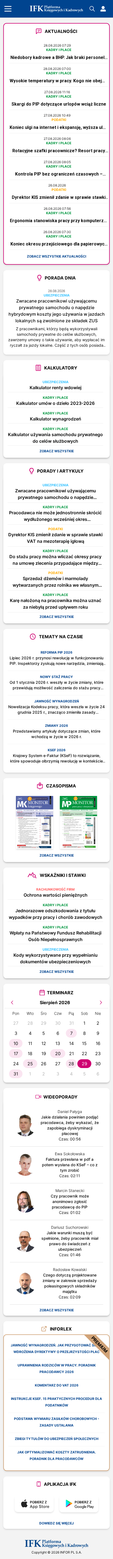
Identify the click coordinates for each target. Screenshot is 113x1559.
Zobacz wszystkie (56, 451)
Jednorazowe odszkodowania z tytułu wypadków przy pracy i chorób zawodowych (55, 914)
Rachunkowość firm (55, 889)
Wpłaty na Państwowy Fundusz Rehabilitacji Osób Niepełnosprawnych (55, 936)
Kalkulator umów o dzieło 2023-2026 (55, 403)
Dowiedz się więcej (56, 1523)
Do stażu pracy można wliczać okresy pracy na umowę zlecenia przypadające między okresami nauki (55, 560)
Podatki (59, 120)
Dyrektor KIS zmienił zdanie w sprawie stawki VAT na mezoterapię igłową (55, 538)
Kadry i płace (58, 50)
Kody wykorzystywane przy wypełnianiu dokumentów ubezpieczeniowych (55, 958)
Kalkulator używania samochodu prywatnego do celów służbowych (55, 438)
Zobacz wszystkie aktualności (56, 256)
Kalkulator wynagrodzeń (55, 419)
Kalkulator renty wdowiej (55, 387)
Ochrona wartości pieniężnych (55, 895)
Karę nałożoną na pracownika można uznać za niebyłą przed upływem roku (55, 604)
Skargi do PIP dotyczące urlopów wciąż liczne (59, 104)
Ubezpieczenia (57, 295)
